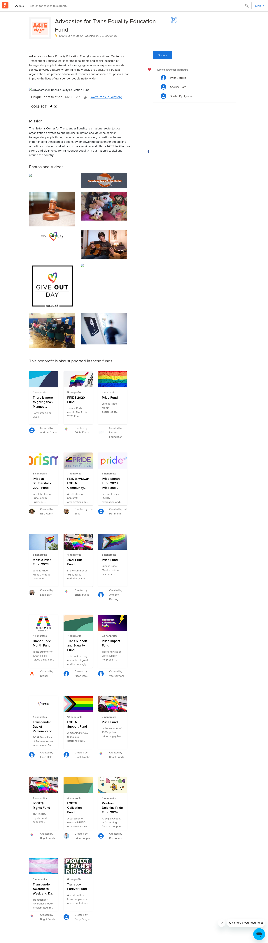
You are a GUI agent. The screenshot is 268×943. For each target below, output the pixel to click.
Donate (19, 6)
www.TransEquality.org (106, 97)
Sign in (259, 6)
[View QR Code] (173, 19)
